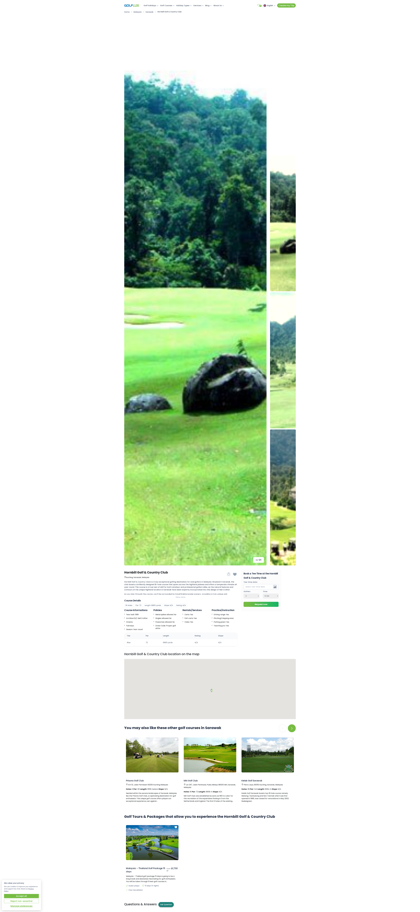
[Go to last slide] (129, 292)
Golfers (247, 592)
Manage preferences (21, 906)
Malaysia (138, 12)
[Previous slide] (283, 23)
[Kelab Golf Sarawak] (268, 754)
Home (127, 12)
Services (197, 5)
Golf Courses (166, 5)
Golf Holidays (150, 5)
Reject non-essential (21, 901)
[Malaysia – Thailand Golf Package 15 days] (152, 842)
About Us (217, 5)
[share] (228, 574)
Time (265, 592)
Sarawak (149, 12)
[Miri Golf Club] (210, 754)
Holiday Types (183, 5)
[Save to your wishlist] (175, 739)
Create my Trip (286, 5)
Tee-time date (250, 582)
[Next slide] (262, 292)
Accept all (21, 896)
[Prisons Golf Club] (152, 754)
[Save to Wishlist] (234, 574)
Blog (207, 5)
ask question (166, 904)
